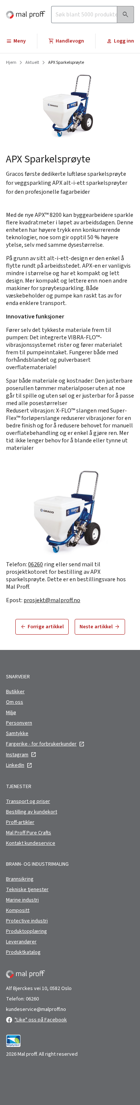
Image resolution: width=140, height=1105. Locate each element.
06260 (35, 564)
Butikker (15, 691)
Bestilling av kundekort (31, 812)
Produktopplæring (26, 931)
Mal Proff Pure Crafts (28, 833)
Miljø (11, 712)
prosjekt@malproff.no (52, 600)
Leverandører (21, 942)
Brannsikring (20, 879)
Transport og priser (28, 801)
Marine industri (22, 900)
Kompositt (17, 910)
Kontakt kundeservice (30, 843)
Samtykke (17, 733)
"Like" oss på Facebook (41, 1020)
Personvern (19, 723)
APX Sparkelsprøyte (66, 63)
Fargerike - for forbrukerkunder (41, 744)
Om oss (14, 702)
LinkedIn (15, 765)
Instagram (17, 755)
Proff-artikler (20, 822)
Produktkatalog (23, 952)
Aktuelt (32, 63)
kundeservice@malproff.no (36, 1009)
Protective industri (27, 921)
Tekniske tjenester (27, 889)
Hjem (11, 63)
